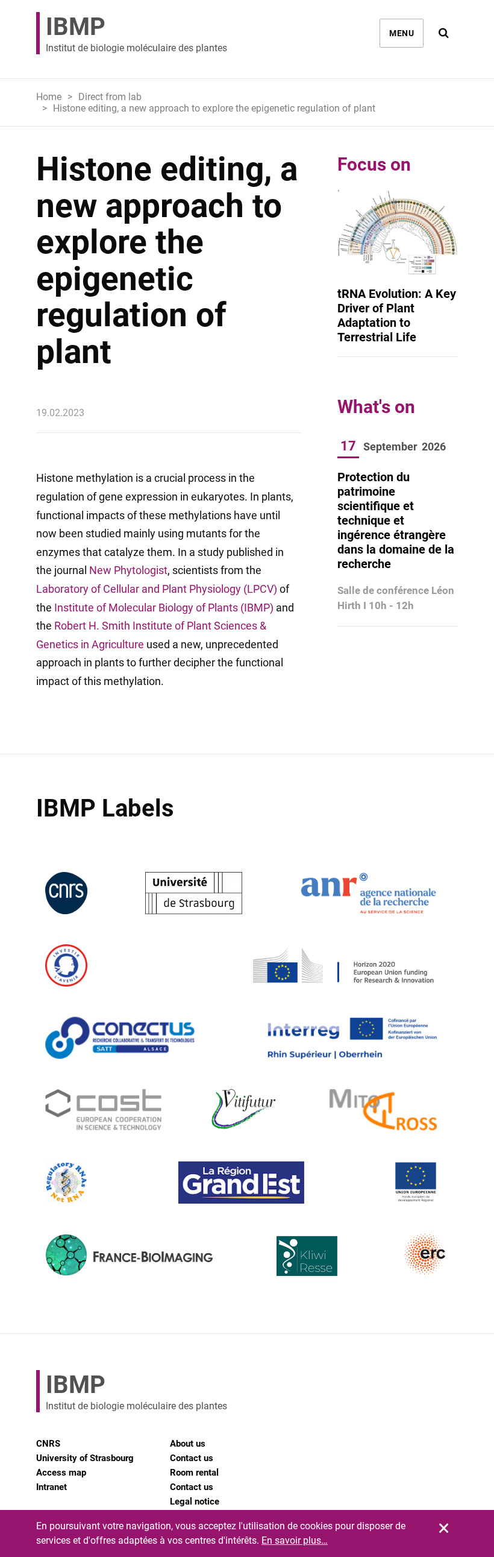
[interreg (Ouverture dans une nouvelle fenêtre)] (352, 1037)
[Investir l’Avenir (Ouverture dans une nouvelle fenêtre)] (66, 964)
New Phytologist (128, 570)
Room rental (194, 1472)
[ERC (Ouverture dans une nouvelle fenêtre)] (425, 1254)
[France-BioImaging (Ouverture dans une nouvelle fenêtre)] (129, 1254)
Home (48, 97)
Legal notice (194, 1501)
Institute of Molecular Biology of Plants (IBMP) (164, 607)
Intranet (51, 1487)
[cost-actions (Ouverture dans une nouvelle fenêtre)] (103, 1109)
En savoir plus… (294, 1540)
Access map (61, 1472)
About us (187, 1443)
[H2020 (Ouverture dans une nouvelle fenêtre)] (341, 964)
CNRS (48, 1443)
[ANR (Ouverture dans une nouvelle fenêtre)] (368, 892)
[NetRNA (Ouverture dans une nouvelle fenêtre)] (66, 1181)
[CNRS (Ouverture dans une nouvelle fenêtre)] (66, 892)
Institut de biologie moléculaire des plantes (136, 33)
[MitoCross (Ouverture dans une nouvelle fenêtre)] (383, 1109)
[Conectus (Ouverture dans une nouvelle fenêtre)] (120, 1037)
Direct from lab (110, 97)
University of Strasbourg (85, 1458)
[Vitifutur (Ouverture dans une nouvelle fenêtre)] (245, 1109)
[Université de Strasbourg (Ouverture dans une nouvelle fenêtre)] (193, 892)
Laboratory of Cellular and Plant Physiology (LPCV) (156, 589)
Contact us (191, 1458)
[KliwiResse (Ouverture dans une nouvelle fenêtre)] (307, 1254)
